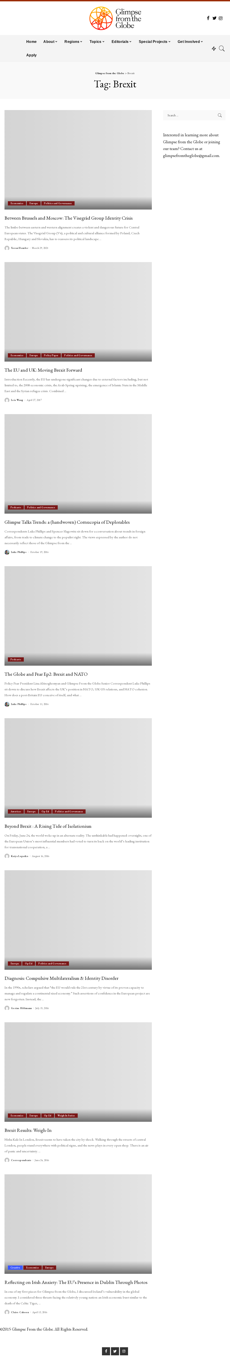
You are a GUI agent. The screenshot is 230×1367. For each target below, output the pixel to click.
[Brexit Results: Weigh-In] (78, 1072)
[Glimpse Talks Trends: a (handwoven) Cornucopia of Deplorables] (78, 464)
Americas (16, 811)
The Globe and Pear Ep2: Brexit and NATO (46, 674)
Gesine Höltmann (21, 1008)
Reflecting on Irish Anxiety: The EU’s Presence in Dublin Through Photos (75, 1282)
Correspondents (21, 1160)
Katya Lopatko (19, 856)
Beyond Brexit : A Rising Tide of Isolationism (47, 826)
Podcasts (16, 507)
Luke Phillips (19, 552)
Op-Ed (45, 811)
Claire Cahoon (20, 1312)
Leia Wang (17, 400)
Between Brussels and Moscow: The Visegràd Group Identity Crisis (68, 218)
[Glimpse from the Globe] (115, 18)
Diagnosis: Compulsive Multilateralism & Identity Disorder (61, 978)
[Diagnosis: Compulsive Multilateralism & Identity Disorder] (78, 920)
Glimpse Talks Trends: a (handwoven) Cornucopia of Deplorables (67, 522)
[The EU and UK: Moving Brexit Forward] (78, 312)
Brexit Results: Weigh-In (28, 1130)
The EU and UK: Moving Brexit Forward (43, 370)
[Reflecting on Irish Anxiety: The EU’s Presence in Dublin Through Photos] (78, 1224)
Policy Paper (51, 355)
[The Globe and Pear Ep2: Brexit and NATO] (78, 616)
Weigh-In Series (66, 1115)
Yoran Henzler (19, 248)
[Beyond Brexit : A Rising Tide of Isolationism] (78, 768)
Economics (17, 203)
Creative (15, 1267)
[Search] (222, 48)
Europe (33, 203)
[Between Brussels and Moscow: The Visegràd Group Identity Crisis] (78, 160)
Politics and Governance (58, 203)
